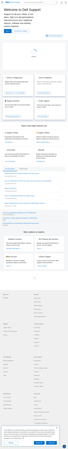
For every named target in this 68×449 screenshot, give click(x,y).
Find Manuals (40, 161)
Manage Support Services (13, 116)
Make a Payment (38, 313)
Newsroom (37, 375)
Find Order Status (43, 116)
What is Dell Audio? (10, 188)
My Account (37, 298)
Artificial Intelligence (8, 360)
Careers (36, 364)
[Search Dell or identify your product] (56, 2)
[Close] (57, 427)
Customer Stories (38, 386)
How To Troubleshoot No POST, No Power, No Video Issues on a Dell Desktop (28, 181)
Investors (36, 371)
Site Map (5, 297)
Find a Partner (7, 397)
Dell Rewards (37, 401)
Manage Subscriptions (13, 248)
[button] (62, 2)
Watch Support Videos (43, 142)
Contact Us (37, 331)
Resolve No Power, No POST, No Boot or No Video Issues (22, 173)
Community (37, 327)
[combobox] (40, 2)
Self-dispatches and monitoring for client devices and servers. (21, 223)
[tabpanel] (34, 190)
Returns (5, 335)
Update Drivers (10, 93)
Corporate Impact (38, 382)
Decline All (39, 442)
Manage (11, 442)
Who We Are (37, 360)
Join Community (10, 161)
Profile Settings (38, 305)
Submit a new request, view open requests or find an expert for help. (49, 83)
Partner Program (7, 408)
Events (36, 404)
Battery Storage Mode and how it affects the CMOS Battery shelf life (25, 203)
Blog (35, 397)
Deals (4, 375)
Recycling (36, 379)
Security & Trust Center (40, 419)
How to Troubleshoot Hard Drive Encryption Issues (20, 196)
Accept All (51, 442)
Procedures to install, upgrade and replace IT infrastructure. (20, 218)
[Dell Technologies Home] (12, 2)
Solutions (5, 368)
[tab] (10, 169)
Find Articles (8, 142)
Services (5, 371)
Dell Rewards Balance (40, 316)
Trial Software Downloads (41, 423)
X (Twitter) (36, 335)
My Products (37, 309)
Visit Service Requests (44, 93)
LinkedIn (36, 338)
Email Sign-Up (38, 408)
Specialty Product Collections (41, 412)
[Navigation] (2, 2)
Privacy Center (38, 415)
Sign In (39, 248)
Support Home (7, 327)
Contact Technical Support (10, 331)
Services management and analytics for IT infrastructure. (19, 212)
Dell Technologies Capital (40, 368)
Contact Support (42, 266)
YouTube (36, 346)
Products (5, 364)
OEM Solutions (7, 404)
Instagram (36, 342)
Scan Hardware (20, 93)
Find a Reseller (7, 401)
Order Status (37, 302)
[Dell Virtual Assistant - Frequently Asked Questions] (64, 446)
